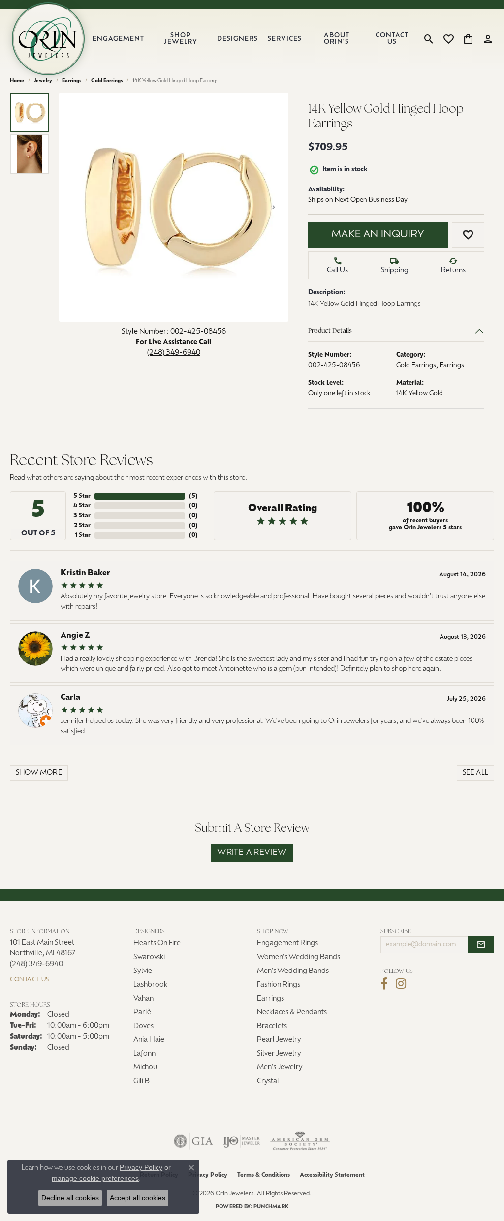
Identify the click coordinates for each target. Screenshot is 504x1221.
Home (17, 81)
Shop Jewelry (180, 38)
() (193, 496)
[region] (173, 207)
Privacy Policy (207, 1175)
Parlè (142, 1012)
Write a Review (252, 853)
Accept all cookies (137, 1198)
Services (285, 39)
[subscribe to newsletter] (481, 945)
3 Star (82, 516)
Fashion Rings (278, 985)
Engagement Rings (287, 943)
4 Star (82, 506)
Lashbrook (150, 985)
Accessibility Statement (332, 1175)
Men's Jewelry (280, 1067)
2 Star (82, 526)
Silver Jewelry (279, 1054)
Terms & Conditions (263, 1175)
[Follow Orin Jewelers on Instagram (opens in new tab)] (401, 984)
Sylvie (142, 971)
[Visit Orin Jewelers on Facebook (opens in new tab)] (384, 984)
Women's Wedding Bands (298, 957)
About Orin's (336, 38)
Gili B (141, 1081)
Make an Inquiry (378, 235)
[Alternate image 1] (29, 112)
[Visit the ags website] (300, 1141)
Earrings (71, 81)
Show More (39, 773)
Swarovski (149, 957)
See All (476, 773)
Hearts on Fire (157, 943)
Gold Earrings (107, 81)
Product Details (330, 331)
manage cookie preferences (95, 1178)
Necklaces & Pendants (292, 1012)
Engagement (118, 39)
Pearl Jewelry (279, 1040)
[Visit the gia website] (193, 1141)
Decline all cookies (70, 1198)
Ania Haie (148, 1040)
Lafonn (144, 1054)
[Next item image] (274, 207)
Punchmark (270, 1207)
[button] (429, 39)
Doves (143, 1026)
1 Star (83, 535)
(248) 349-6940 (173, 353)
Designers (237, 39)
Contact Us (392, 38)
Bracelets (272, 1026)
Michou (145, 1067)
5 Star (82, 496)
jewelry (43, 81)
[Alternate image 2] (29, 154)
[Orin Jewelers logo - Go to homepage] (48, 38)
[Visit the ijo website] (241, 1141)
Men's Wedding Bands (293, 971)
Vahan (143, 998)
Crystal (268, 1081)
